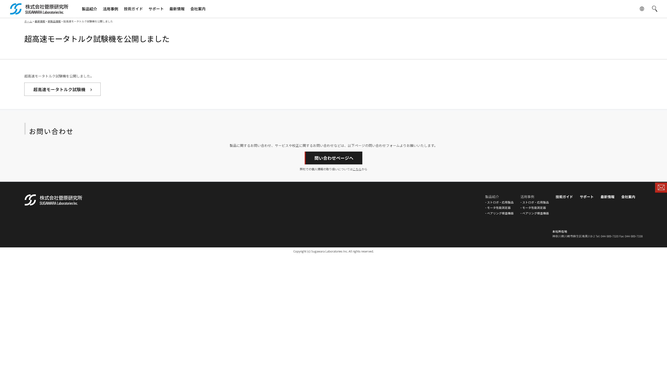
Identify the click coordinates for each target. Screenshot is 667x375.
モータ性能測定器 (499, 208)
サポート (587, 196)
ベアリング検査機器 (500, 213)
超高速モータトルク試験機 (59, 89)
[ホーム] (39, 12)
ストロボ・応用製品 (500, 202)
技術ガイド (564, 196)
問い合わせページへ (333, 158)
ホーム (28, 21)
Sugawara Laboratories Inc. (329, 251)
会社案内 (628, 196)
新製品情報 (54, 21)
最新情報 (40, 21)
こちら (357, 169)
